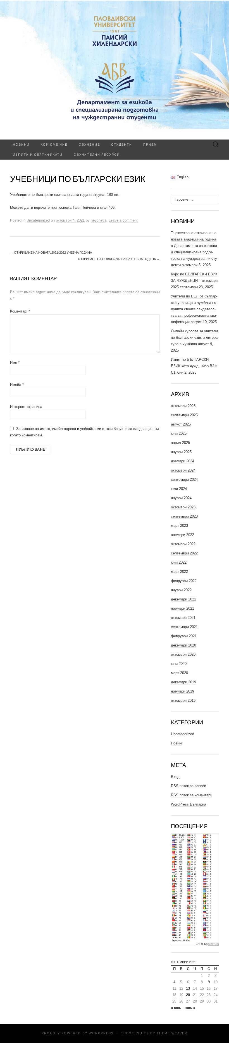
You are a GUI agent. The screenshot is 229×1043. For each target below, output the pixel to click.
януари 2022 (181, 590)
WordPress (101, 1033)
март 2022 (179, 571)
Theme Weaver (172, 1033)
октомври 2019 (183, 700)
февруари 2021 (184, 636)
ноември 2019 (182, 691)
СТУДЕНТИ (121, 144)
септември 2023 (184, 516)
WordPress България (188, 804)
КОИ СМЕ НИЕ (54, 144)
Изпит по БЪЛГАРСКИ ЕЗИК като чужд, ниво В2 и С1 (194, 365)
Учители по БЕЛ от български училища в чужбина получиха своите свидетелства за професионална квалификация (194, 309)
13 (188, 988)
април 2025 (180, 443)
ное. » (190, 1008)
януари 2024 (181, 498)
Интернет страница (26, 407)
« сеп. (176, 1008)
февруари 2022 (184, 581)
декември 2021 (183, 599)
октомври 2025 (183, 406)
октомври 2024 (183, 470)
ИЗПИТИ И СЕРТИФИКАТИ (38, 154)
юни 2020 (179, 664)
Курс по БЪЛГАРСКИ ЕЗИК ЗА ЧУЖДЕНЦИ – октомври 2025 (194, 280)
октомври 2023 (183, 507)
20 (188, 995)
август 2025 (181, 424)
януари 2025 (181, 452)
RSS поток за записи (188, 786)
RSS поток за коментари (191, 795)
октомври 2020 (183, 654)
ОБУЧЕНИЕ (89, 144)
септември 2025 (184, 415)
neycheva (98, 220)
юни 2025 (179, 433)
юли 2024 (179, 489)
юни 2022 (179, 562)
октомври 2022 (183, 544)
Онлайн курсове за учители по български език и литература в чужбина (195, 337)
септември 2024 (184, 479)
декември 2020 (183, 645)
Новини (177, 743)
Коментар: (20, 311)
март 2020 (179, 673)
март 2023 (179, 525)
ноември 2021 (182, 608)
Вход (175, 777)
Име (15, 363)
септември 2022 (184, 553)
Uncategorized (38, 220)
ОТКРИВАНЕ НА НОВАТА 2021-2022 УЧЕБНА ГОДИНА (51, 252)
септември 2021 (184, 627)
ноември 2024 (182, 461)
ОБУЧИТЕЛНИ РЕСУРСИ (97, 154)
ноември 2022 (182, 535)
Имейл (17, 385)
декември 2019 (183, 682)
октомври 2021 (183, 618)
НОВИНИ (21, 144)
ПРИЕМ (150, 144)
